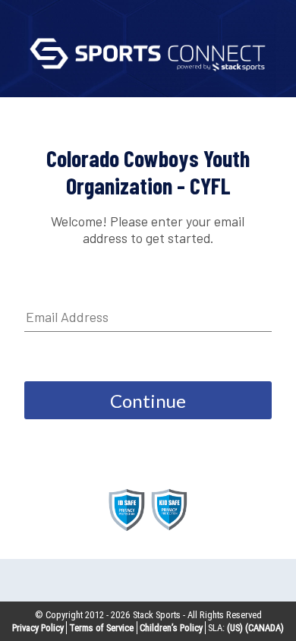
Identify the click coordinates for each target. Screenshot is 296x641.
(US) (235, 627)
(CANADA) (264, 627)
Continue (148, 401)
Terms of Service (101, 627)
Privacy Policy (38, 627)
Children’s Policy (171, 627)
